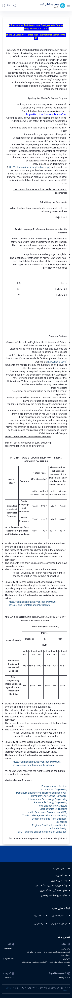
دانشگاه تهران (61, 876)
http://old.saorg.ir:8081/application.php (28, 167)
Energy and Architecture (54, 786)
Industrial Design (58, 828)
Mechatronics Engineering (53, 809)
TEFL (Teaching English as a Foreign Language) (41, 832)
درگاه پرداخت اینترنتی (59, 923)
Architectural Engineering (54, 789)
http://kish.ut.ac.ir (56, 362)
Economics (61, 822)
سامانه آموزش (38, 916)
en (8, 5)
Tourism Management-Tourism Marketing (44, 815)
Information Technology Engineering (47, 799)
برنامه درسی (39, 923)
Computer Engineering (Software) (49, 796)
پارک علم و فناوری (59, 881)
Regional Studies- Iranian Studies (49, 825)
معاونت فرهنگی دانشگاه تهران (53, 890)
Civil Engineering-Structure (53, 806)
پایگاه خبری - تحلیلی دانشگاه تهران (51, 886)
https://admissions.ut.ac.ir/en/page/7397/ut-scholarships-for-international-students (33, 603)
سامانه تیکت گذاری (59, 916)
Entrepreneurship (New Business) (49, 819)
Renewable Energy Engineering (50, 802)
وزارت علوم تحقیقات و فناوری (54, 895)
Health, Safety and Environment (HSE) (47, 812)
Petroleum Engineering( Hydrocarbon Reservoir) (41, 793)
